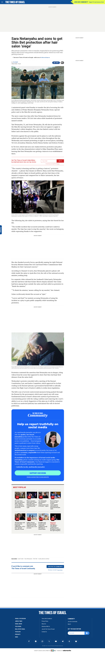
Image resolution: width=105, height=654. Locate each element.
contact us (44, 631)
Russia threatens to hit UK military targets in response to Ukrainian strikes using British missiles (12, 640)
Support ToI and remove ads (96, 2)
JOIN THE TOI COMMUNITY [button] (55, 566)
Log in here (60, 570)
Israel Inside (20, 558)
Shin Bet (35, 558)
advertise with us (46, 626)
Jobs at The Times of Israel (48, 629)
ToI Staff (15, 62)
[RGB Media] (53, 650)
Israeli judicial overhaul (43, 558)
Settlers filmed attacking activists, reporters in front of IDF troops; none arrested (32, 525)
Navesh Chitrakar (14, 614)
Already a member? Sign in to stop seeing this (38, 477)
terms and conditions (47, 618)
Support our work (38, 473)
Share (57, 62)
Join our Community (81, 2)
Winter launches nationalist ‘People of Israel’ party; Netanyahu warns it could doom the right (32, 504)
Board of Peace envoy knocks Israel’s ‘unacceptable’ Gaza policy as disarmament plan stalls (55, 504)
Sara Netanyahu (28, 558)
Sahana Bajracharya (15, 613)
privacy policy (45, 621)
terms (58, 163)
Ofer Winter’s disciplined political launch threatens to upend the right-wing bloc (55, 527)
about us (44, 623)
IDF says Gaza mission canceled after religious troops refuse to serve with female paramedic (20, 504)
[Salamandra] (67, 650)
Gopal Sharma (14, 612)
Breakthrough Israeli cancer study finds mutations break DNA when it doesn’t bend (42, 526)
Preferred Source (45, 57)
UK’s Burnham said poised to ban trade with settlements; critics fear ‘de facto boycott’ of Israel (20, 526)
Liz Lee (19, 612)
